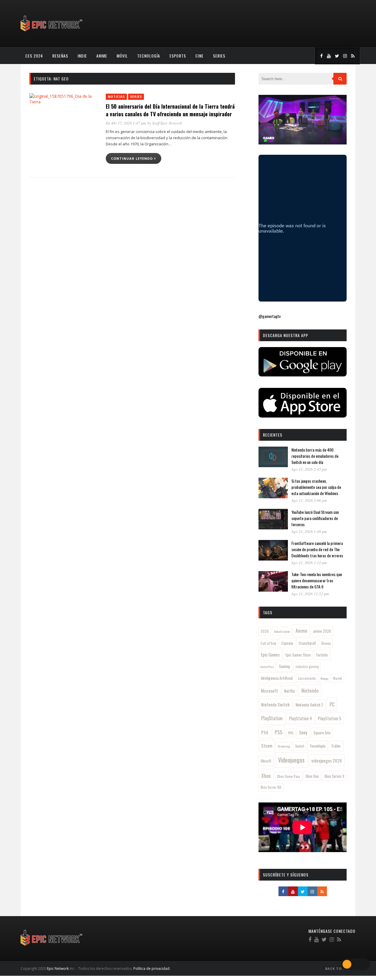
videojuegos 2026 (326, 760)
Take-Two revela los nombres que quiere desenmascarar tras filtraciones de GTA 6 (316, 580)
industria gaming (307, 666)
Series (219, 56)
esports (177, 56)
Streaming (284, 746)
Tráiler (336, 746)
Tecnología (148, 56)
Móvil (122, 56)
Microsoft (269, 690)
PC (332, 704)
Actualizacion (282, 631)
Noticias (116, 97)
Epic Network (58, 968)
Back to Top (338, 968)
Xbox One (312, 776)
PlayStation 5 (329, 718)
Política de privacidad (151, 968)
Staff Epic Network (167, 123)
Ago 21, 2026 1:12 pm (309, 562)
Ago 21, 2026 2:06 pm (309, 500)
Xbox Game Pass (288, 776)
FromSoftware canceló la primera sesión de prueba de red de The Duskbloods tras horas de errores (317, 549)
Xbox (266, 775)
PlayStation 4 (300, 718)
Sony (303, 732)
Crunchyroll (307, 643)
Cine (199, 56)
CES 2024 (34, 56)
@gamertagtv (269, 316)
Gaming (284, 666)
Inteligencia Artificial (277, 678)
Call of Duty (268, 643)
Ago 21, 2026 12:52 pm (310, 593)
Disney (326, 643)
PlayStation (272, 718)
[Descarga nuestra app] (302, 374)
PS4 (264, 732)
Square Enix (321, 733)
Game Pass (267, 666)
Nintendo (310, 690)
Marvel (337, 678)
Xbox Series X (334, 776)
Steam (266, 745)
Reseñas (60, 56)
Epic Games (270, 654)
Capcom (287, 643)
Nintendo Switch (275, 704)
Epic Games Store (298, 655)
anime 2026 (322, 631)
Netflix (289, 691)
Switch (299, 745)
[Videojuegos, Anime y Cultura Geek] (52, 32)
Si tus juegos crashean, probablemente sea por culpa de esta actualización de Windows (316, 487)
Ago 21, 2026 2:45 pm (309, 469)
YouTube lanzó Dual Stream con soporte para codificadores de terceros (315, 518)
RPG (290, 733)
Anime (101, 56)
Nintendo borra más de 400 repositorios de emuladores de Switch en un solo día (314, 456)
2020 (265, 631)
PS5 (278, 732)
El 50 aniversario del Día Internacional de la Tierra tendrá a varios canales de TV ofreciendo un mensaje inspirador (170, 110)
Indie (82, 56)
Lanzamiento (307, 678)
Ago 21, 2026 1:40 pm (309, 531)
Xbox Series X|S (271, 787)
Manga (324, 678)
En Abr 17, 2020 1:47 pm (126, 123)
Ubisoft (266, 761)
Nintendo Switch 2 (309, 704)
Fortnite (322, 655)
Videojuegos (291, 759)
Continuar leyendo (132, 158)
